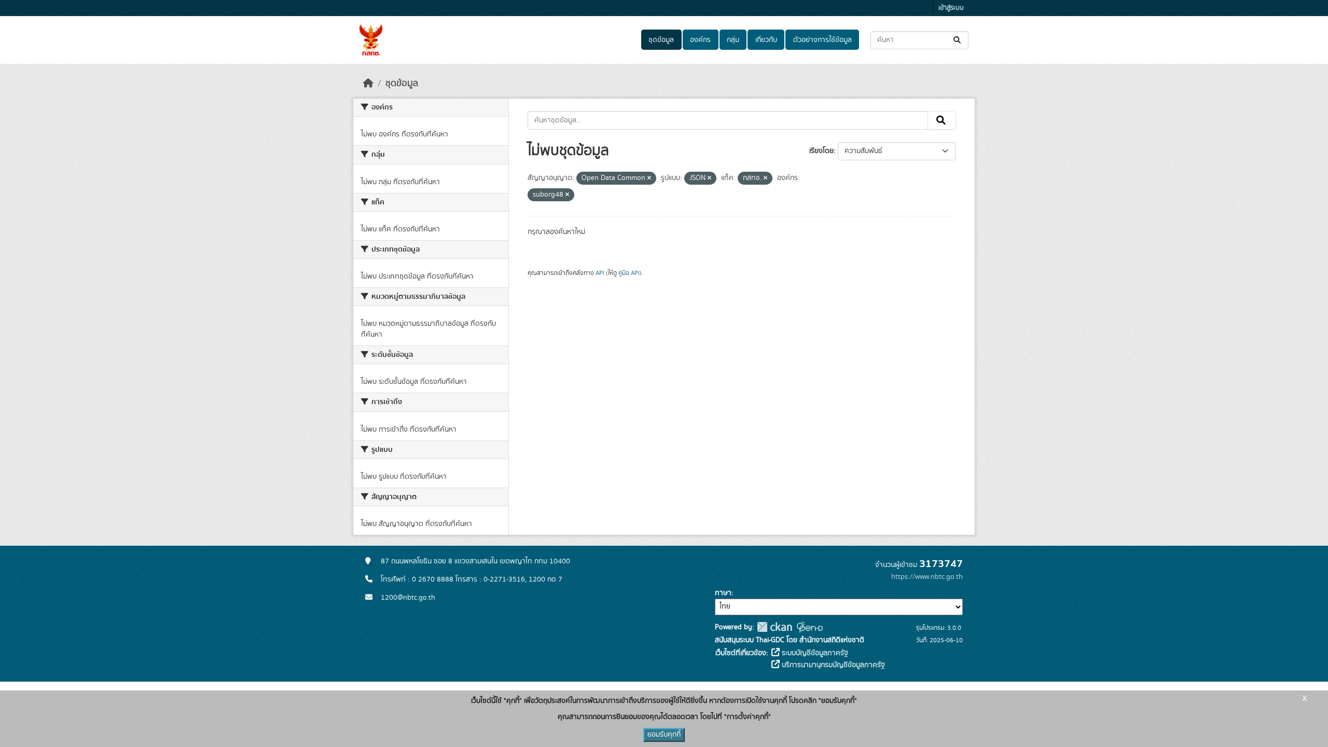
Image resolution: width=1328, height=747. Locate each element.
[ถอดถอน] (649, 178)
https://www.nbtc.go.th (927, 577)
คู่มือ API (629, 273)
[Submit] (958, 40)
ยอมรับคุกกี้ (664, 734)
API (600, 273)
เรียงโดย (821, 151)
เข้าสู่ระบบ (951, 8)
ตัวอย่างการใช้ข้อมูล (822, 40)
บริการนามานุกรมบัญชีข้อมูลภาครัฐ (832, 665)
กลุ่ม (733, 40)
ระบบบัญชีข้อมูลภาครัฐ (814, 653)
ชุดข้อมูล (661, 40)
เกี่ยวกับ (766, 40)
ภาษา (723, 593)
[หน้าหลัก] (368, 83)
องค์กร (700, 40)
